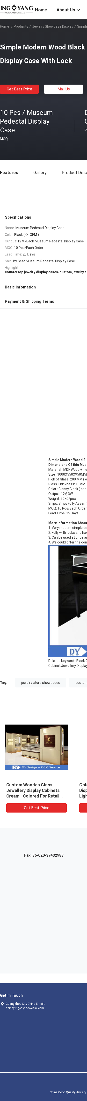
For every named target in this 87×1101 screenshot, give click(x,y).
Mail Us (64, 89)
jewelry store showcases (40, 683)
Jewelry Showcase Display (52, 26)
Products (21, 26)
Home (4, 26)
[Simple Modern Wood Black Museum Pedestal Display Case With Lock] (36, 747)
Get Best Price (19, 89)
